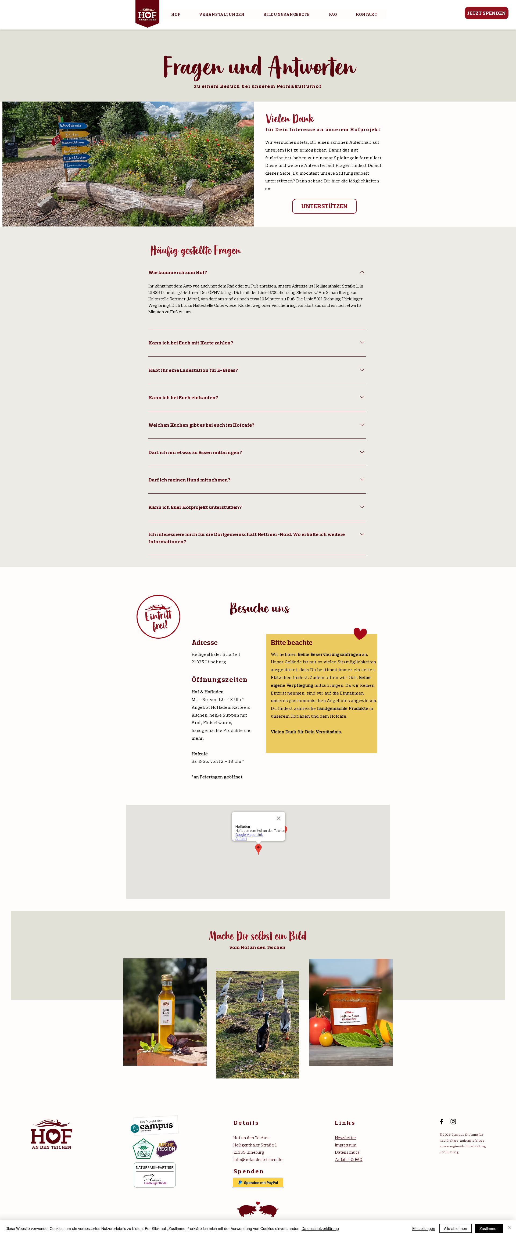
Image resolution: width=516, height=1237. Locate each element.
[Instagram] (453, 1121)
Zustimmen (489, 1228)
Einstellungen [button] (423, 1228)
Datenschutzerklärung (320, 1228)
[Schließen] (509, 1228)
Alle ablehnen (455, 1228)
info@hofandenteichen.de (258, 1159)
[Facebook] (441, 1121)
